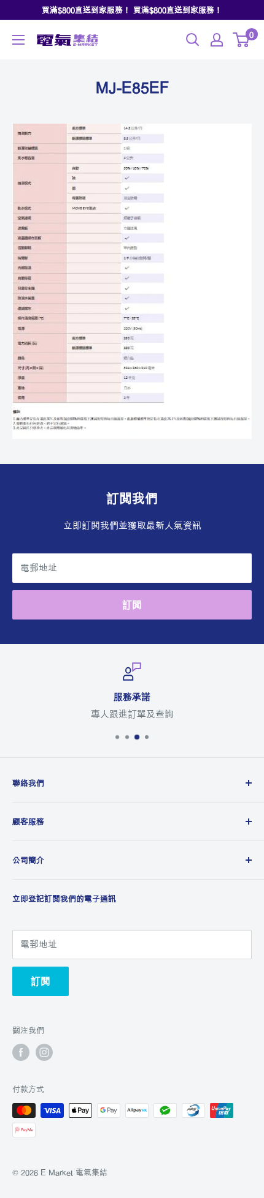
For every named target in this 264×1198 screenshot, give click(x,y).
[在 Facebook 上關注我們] (20, 1052)
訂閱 (132, 605)
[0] (241, 39)
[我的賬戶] (217, 40)
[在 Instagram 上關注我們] (44, 1052)
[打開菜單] (18, 40)
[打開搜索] (193, 40)
